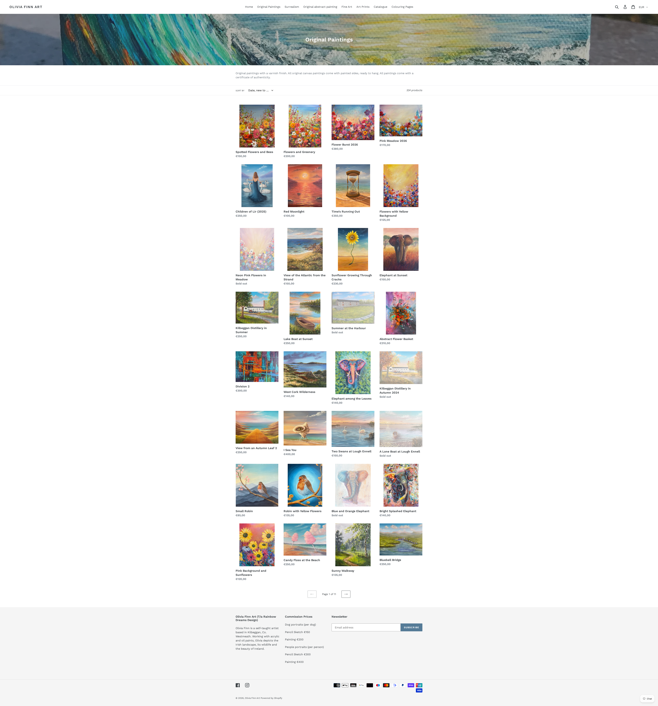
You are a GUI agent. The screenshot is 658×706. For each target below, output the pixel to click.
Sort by (240, 90)
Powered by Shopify (271, 698)
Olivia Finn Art (25, 7)
